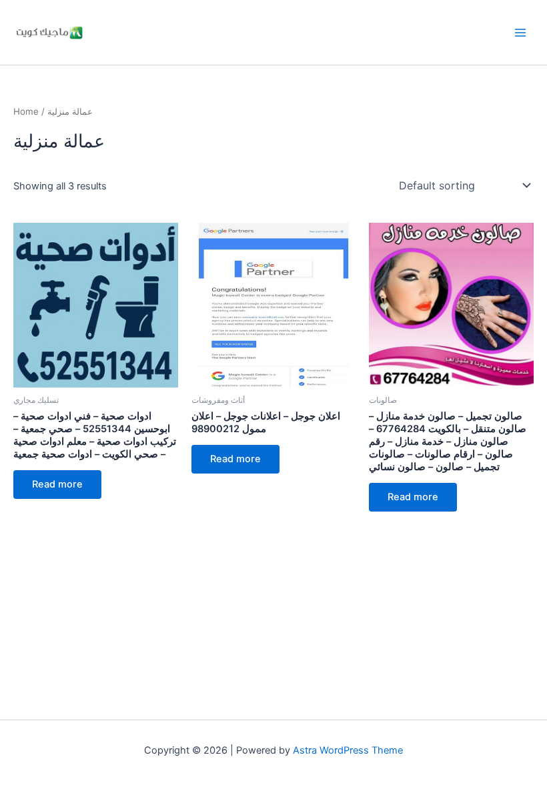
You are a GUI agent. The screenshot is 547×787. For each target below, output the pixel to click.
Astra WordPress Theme (348, 750)
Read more (57, 484)
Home (26, 111)
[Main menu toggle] (520, 32)
